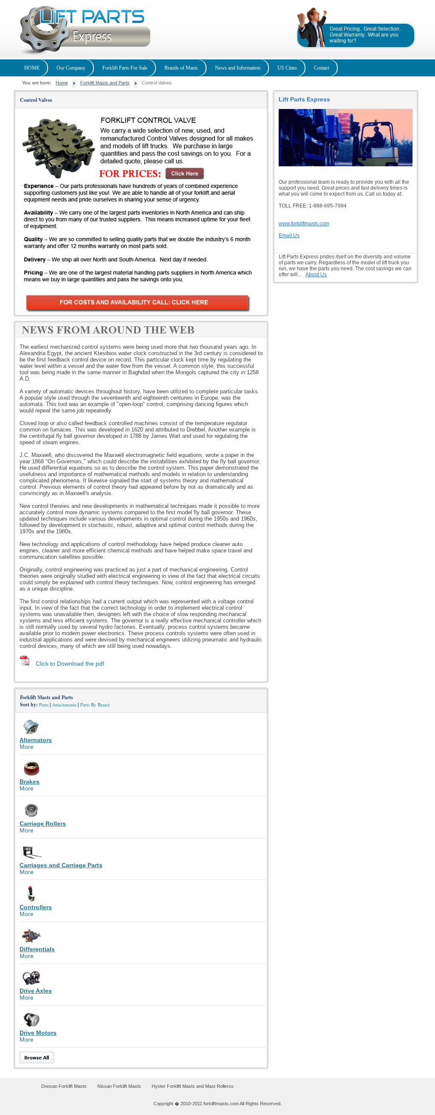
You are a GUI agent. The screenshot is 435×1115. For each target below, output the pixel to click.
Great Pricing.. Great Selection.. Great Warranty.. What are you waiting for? (366, 35)
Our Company (70, 68)
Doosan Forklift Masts (64, 1086)
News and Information (237, 68)
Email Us (289, 235)
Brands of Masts (181, 68)
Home (62, 82)
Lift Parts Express (304, 99)
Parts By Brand (95, 704)
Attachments (64, 704)
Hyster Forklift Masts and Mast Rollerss (193, 1086)
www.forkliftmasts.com (304, 224)
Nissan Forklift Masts (119, 1086)
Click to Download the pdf (70, 663)
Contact (321, 68)
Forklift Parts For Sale (124, 68)
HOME (32, 68)
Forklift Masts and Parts (105, 82)
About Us (316, 274)
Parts (43, 704)
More (27, 746)
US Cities (287, 68)
